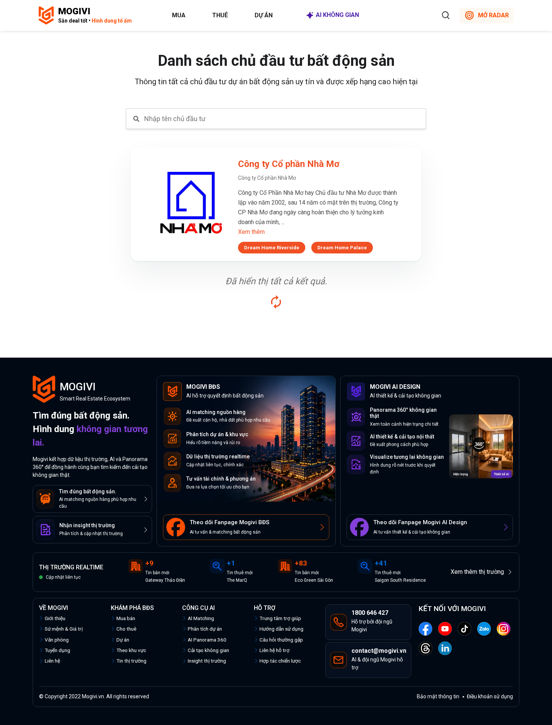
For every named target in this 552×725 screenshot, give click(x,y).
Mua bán (125, 618)
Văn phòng (57, 640)
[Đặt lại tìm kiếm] (276, 302)
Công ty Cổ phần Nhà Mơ (288, 164)
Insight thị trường (207, 661)
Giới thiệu (55, 618)
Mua (179, 15)
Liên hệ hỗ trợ (274, 650)
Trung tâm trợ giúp (280, 618)
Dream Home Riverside (271, 247)
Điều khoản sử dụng (490, 696)
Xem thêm (251, 231)
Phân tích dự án (205, 629)
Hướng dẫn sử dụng (281, 629)
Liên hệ (52, 661)
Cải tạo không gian (208, 650)
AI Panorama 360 (207, 640)
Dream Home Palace (342, 247)
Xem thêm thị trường (477, 571)
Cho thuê (126, 629)
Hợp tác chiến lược (280, 661)
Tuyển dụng (57, 650)
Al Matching (201, 618)
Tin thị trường (131, 661)
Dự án (264, 15)
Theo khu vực (131, 650)
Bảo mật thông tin (438, 696)
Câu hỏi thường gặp (281, 640)
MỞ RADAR (493, 15)
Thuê (220, 15)
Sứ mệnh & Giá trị (64, 629)
